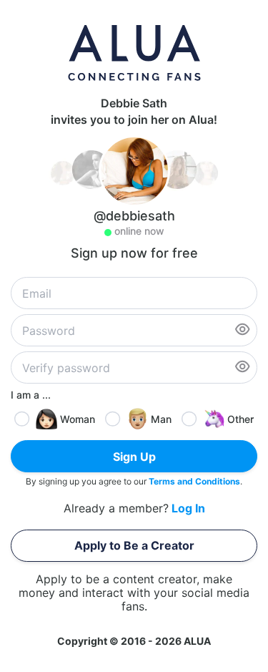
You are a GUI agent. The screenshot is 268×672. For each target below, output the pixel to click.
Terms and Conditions (194, 481)
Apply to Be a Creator (134, 545)
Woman (77, 419)
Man (161, 419)
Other (240, 419)
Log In (188, 508)
